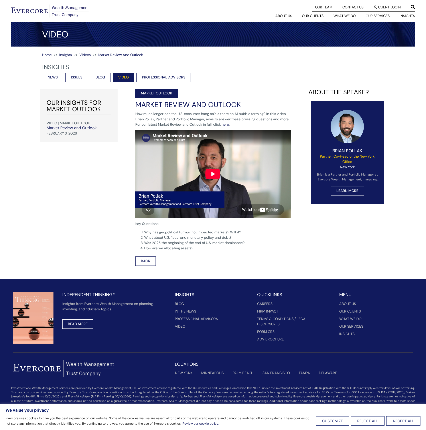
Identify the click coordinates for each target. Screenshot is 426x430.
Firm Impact (267, 311)
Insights (407, 16)
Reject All (367, 421)
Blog (179, 303)
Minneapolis (212, 373)
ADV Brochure (270, 339)
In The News (185, 311)
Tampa (304, 373)
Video (180, 326)
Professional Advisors (196, 319)
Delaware (328, 373)
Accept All (403, 421)
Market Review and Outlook (72, 128)
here (225, 124)
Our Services (378, 16)
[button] (156, 93)
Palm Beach (243, 373)
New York (183, 373)
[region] (213, 417)
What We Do (344, 16)
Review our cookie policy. (200, 423)
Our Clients (312, 16)
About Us (283, 16)
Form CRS (265, 331)
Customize (332, 421)
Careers (264, 303)
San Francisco (276, 373)
